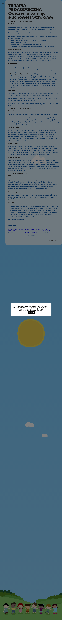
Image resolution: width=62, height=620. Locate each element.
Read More (39, 310)
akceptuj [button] (31, 312)
